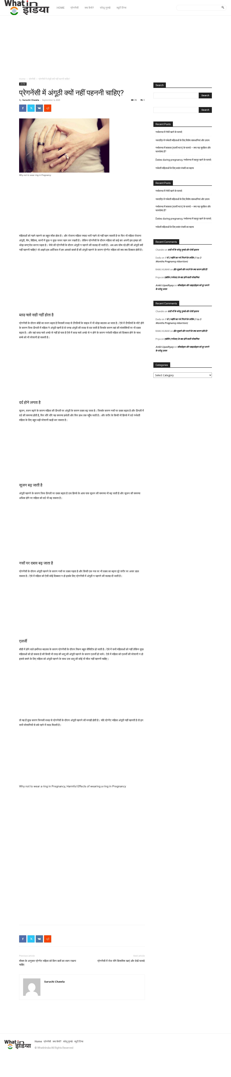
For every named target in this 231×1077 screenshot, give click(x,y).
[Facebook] (22, 108)
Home (22, 78)
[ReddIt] (47, 108)
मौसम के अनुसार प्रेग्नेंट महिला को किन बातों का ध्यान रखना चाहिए (47, 962)
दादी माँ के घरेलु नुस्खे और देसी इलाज (183, 249)
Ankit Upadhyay (165, 285)
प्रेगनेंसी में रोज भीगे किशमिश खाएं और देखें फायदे (121, 961)
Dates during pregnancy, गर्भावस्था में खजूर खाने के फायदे (183, 159)
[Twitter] (31, 108)
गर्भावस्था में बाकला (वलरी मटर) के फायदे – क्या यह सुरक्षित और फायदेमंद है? (183, 149)
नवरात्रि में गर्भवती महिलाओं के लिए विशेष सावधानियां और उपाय (183, 140)
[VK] (39, 108)
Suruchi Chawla (30, 100)
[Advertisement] (115, 44)
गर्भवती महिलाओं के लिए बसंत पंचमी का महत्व (175, 168)
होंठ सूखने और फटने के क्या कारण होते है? (190, 269)
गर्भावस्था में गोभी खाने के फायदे (169, 132)
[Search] (223, 8)
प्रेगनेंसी (32, 78)
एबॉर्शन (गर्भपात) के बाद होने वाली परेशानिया (181, 277)
